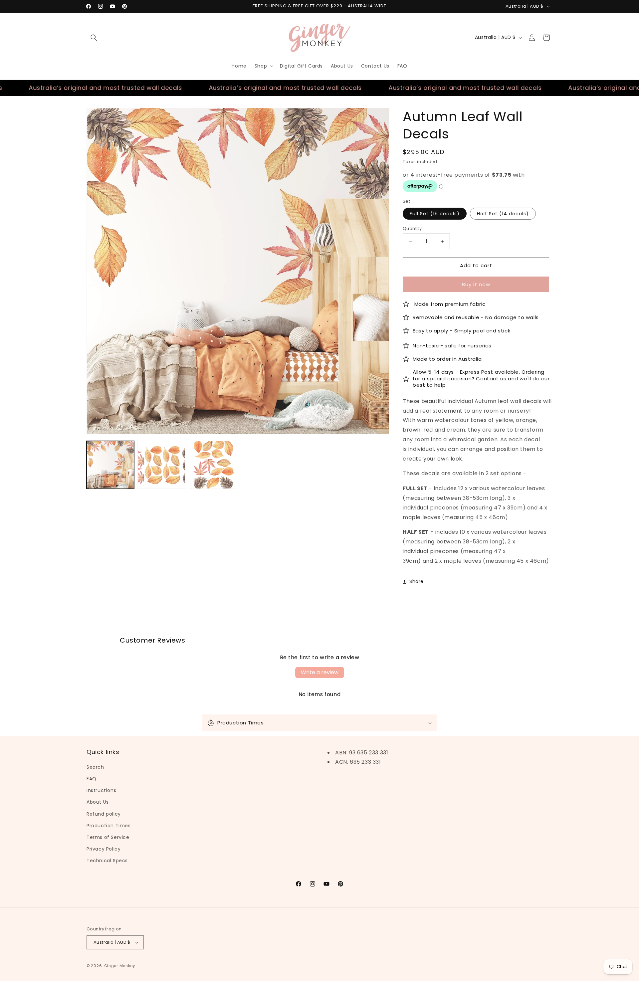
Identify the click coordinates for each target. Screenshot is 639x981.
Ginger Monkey (119, 965)
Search (95, 767)
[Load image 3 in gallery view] (212, 465)
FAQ (92, 778)
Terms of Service (108, 837)
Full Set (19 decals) (435, 213)
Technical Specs (107, 860)
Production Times (109, 825)
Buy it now (476, 284)
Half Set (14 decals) (503, 213)
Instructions (101, 790)
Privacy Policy (103, 849)
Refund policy (104, 814)
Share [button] (416, 581)
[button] (94, 37)
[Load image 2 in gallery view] (161, 465)
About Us (98, 802)
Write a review (319, 672)
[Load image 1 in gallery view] (110, 465)
